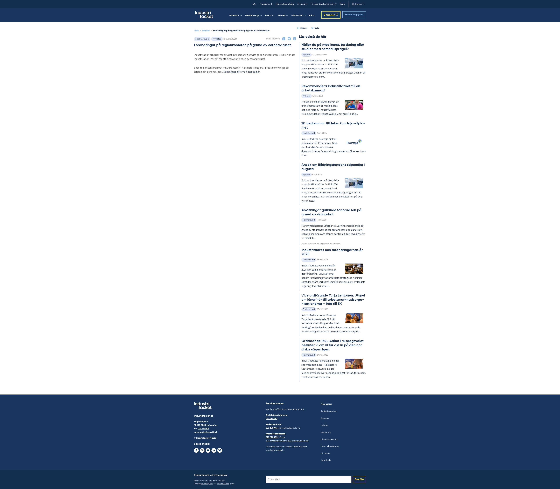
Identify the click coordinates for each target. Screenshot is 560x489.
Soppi (342, 4)
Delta (268, 15)
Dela (317, 28)
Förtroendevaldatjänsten (322, 4)
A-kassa (301, 4)
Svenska (358, 4)
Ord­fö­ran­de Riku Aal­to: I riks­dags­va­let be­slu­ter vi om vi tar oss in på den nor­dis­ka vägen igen (332, 345)
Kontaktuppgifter (354, 15)
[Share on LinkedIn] (294, 38)
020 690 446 (272, 428)
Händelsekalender (329, 439)
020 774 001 (203, 429)
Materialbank (266, 4)
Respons (325, 418)
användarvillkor (223, 484)
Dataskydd (326, 460)
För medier (325, 453)
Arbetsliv (234, 15)
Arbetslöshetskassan (275, 434)
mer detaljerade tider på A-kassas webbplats (287, 441)
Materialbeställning (285, 4)
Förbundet (297, 15)
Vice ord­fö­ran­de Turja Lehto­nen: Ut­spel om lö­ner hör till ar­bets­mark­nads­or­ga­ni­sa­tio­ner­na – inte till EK (333, 300)
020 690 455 (272, 437)
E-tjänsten (329, 15)
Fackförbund (202, 39)
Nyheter (206, 31)
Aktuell (281, 15)
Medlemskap (252, 15)
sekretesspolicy (207, 484)
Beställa (359, 479)
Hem (196, 31)
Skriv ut (303, 28)
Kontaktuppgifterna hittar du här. (241, 71)
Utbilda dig (326, 432)
